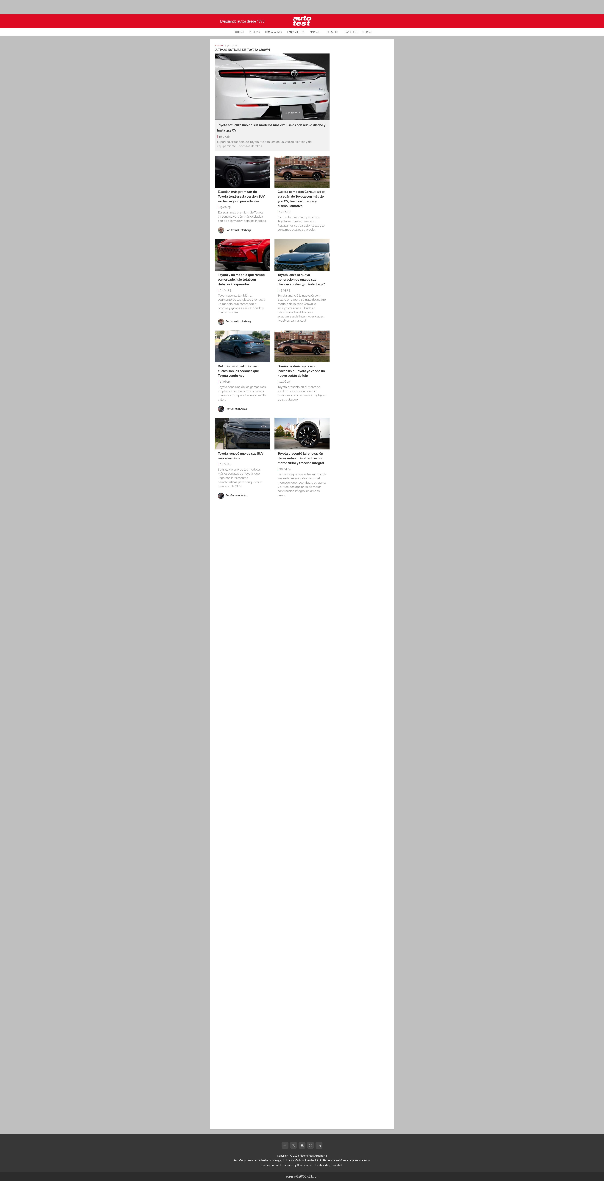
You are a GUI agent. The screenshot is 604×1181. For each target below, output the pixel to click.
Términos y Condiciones (297, 1165)
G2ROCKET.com (307, 1176)
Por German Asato (236, 408)
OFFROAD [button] (367, 32)
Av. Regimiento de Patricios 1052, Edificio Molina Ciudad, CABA (280, 1160)
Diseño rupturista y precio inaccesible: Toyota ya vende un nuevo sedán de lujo (301, 371)
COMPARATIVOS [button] (273, 32)
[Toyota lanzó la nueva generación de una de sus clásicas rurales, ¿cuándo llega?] (302, 255)
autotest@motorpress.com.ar (349, 1160)
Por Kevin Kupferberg (238, 230)
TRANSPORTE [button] (350, 32)
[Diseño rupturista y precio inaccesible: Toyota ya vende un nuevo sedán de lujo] (302, 346)
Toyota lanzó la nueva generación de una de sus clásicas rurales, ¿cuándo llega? (301, 279)
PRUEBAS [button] (254, 32)
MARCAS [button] (314, 32)
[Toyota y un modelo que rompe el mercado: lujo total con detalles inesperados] (242, 255)
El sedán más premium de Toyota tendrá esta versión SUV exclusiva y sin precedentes (241, 196)
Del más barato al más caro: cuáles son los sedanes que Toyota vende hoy (238, 371)
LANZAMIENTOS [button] (296, 32)
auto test (219, 45)
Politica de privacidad (328, 1165)
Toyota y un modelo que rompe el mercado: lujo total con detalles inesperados (241, 279)
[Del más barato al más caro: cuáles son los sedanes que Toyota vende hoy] (242, 346)
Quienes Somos (269, 1165)
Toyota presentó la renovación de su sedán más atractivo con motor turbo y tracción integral (301, 458)
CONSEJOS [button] (332, 32)
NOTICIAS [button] (239, 32)
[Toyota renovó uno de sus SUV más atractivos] (242, 433)
